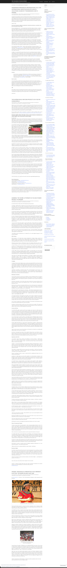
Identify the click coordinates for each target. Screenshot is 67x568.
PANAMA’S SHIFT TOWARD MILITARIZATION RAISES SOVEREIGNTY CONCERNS (48, 231)
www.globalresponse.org (20, 184)
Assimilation (48, 218)
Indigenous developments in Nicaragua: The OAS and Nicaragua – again (50, 23)
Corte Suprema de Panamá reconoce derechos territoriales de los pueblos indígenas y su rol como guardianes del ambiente (50, 76)
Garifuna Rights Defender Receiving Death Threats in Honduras (50, 115)
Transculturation (48, 219)
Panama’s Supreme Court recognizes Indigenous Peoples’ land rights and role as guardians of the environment (50, 71)
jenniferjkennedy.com (15, 465)
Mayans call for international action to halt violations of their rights (50, 180)
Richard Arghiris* (15, 477)
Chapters (41, 1)
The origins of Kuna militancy (50, 52)
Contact (53, 1)
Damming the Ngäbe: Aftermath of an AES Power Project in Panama (50, 86)
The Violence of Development (19, 1)
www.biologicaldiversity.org (25, 180)
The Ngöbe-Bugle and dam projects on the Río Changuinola (50, 83)
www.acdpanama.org (28, 183)
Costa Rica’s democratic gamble (49, 239)
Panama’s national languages (50, 48)
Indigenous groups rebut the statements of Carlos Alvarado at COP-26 (50, 208)
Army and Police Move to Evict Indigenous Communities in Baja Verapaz (50, 185)
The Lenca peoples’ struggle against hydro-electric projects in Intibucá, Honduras (50, 125)
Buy (50, 1)
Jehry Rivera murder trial (49, 169)
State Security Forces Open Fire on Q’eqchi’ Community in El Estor (50, 182)
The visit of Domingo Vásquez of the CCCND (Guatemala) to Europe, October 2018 (50, 156)
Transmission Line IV (20, 47)
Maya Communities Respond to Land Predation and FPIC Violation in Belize (50, 173)
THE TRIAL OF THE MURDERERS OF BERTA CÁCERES (50, 140)
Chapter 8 (20, 102)
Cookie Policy (18, 566)
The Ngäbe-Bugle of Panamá (26, 103)
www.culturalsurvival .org (20, 181)
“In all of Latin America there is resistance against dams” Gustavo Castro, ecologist (50, 130)
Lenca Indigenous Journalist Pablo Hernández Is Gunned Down (50, 150)
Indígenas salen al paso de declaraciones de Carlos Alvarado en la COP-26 (50, 211)
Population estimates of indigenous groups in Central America (50, 34)
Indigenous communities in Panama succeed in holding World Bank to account (50, 25)
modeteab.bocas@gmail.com (26, 75)
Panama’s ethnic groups (49, 49)
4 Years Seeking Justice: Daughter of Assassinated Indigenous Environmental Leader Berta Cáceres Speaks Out (50, 144)
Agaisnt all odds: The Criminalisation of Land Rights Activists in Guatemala (50, 200)
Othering (47, 217)
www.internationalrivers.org (22, 182)
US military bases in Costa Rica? (49, 234)
